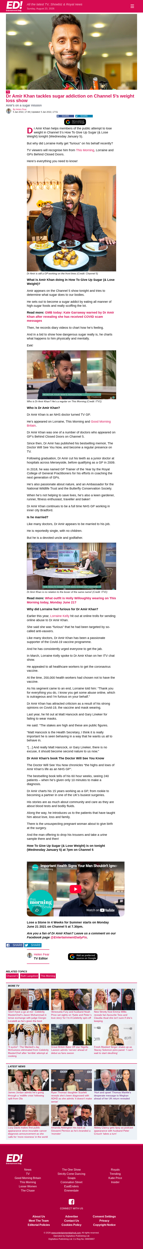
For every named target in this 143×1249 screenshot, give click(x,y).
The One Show (71, 1169)
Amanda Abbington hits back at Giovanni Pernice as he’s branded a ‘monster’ (71, 1130)
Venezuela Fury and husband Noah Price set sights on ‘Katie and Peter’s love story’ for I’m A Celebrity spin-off (71, 1014)
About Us (38, 1216)
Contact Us (71, 1220)
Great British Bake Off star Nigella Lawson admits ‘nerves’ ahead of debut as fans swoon (69, 1050)
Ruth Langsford (29, 975)
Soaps (71, 1178)
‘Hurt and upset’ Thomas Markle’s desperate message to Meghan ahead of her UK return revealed (112, 1095)
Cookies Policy (71, 1224)
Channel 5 (12, 975)
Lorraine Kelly (59, 616)
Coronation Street (71, 1182)
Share (65, 116)
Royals (115, 1169)
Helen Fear (21, 109)
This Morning (85, 150)
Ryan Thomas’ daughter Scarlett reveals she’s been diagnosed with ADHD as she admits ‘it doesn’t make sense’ (71, 1097)
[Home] (14, 6)
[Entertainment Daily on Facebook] (71, 1201)
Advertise (71, 1216)
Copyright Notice (104, 1224)
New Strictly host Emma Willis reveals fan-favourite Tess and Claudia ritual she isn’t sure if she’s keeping (113, 1016)
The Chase (28, 1190)
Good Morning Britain (28, 1178)
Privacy (104, 1220)
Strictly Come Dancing (71, 1173)
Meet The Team (39, 1220)
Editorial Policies (39, 1224)
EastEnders (71, 1186)
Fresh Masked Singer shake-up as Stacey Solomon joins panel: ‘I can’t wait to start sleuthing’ (113, 1050)
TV (8, 92)
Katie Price (115, 1178)
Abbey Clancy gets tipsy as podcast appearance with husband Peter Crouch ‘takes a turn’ (113, 1130)
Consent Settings (104, 1216)
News (27, 1169)
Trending (115, 1173)
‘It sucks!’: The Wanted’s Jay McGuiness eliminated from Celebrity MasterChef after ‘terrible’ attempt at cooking (28, 1052)
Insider (115, 1182)
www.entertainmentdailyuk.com (66, 1233)
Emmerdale (71, 1190)
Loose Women (28, 1186)
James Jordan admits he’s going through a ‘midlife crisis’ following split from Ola (26, 1095)
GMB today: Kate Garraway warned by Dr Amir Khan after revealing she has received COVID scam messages (70, 316)
